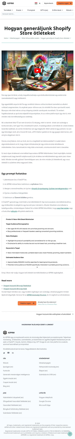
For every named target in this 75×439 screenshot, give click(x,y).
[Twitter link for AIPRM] (4, 353)
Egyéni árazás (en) (10, 378)
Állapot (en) (43, 371)
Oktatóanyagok (15, 38)
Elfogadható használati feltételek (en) (17, 401)
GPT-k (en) (44, 10)
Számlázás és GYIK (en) (47, 374)
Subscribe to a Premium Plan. (47, 304)
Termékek (7, 10)
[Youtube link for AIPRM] (8, 353)
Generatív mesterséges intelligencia (16, 374)
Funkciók (6, 371)
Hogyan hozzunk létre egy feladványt (17, 286)
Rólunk (68, 10)
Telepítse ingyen (63, 3)
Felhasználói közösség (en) (49, 367)
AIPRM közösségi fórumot (36, 295)
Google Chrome (45, 401)
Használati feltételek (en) (12, 405)
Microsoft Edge (44, 405)
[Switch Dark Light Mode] (40, 3)
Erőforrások (56, 10)
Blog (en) (6, 386)
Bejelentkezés (48, 3)
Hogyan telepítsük (46, 397)
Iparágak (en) (8, 367)
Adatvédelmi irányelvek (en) (13, 397)
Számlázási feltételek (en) (12, 413)
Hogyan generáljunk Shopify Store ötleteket (55, 38)
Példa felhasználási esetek (30, 38)
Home (6, 38)
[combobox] (37, 14)
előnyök (14, 211)
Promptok (31, 10)
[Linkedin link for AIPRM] (13, 353)
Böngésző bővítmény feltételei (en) (16, 409)
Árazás (18, 10)
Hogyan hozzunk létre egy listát (15, 289)
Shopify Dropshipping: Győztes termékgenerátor (50, 189)
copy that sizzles (63, 208)
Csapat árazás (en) (10, 382)
